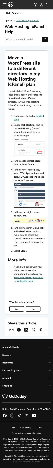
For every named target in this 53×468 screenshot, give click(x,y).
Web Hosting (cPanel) (27, 20)
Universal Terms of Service (29, 462)
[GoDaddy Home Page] (14, 396)
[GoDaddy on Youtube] (34, 417)
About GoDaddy (10, 347)
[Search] (45, 39)
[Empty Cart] (48, 5)
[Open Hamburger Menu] (3, 5)
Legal (13, 427)
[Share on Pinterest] (41, 330)
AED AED (43, 409)
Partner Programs (11, 370)
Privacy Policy (25, 427)
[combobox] (23, 39)
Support (6, 355)
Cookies (39, 427)
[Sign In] (41, 5)
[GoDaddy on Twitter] (26, 417)
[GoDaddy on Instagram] (12, 417)
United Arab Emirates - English (18, 409)
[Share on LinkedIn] (26, 330)
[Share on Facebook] (19, 330)
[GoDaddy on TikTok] (19, 417)
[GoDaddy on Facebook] (4, 417)
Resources (7, 362)
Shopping (7, 385)
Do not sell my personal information (26, 433)
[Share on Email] (11, 330)
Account (6, 378)
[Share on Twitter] (33, 330)
